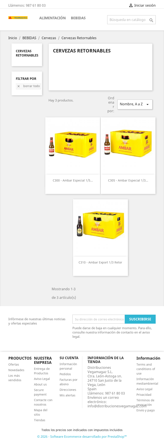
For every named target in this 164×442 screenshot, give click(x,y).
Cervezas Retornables (27, 53)
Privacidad (143, 395)
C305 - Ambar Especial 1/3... (128, 180)
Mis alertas (67, 395)
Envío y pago (145, 410)
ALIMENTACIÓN (52, 18)
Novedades (16, 370)
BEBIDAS (78, 18)
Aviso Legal (42, 379)
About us (40, 384)
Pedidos (65, 374)
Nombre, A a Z (135, 104)
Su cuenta (69, 358)
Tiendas (39, 420)
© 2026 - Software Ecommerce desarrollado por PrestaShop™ (82, 436)
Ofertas (13, 364)
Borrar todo (28, 86)
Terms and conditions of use (145, 368)
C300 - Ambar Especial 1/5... (73, 180)
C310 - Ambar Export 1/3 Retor (100, 262)
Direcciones (68, 390)
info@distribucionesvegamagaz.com (117, 406)
